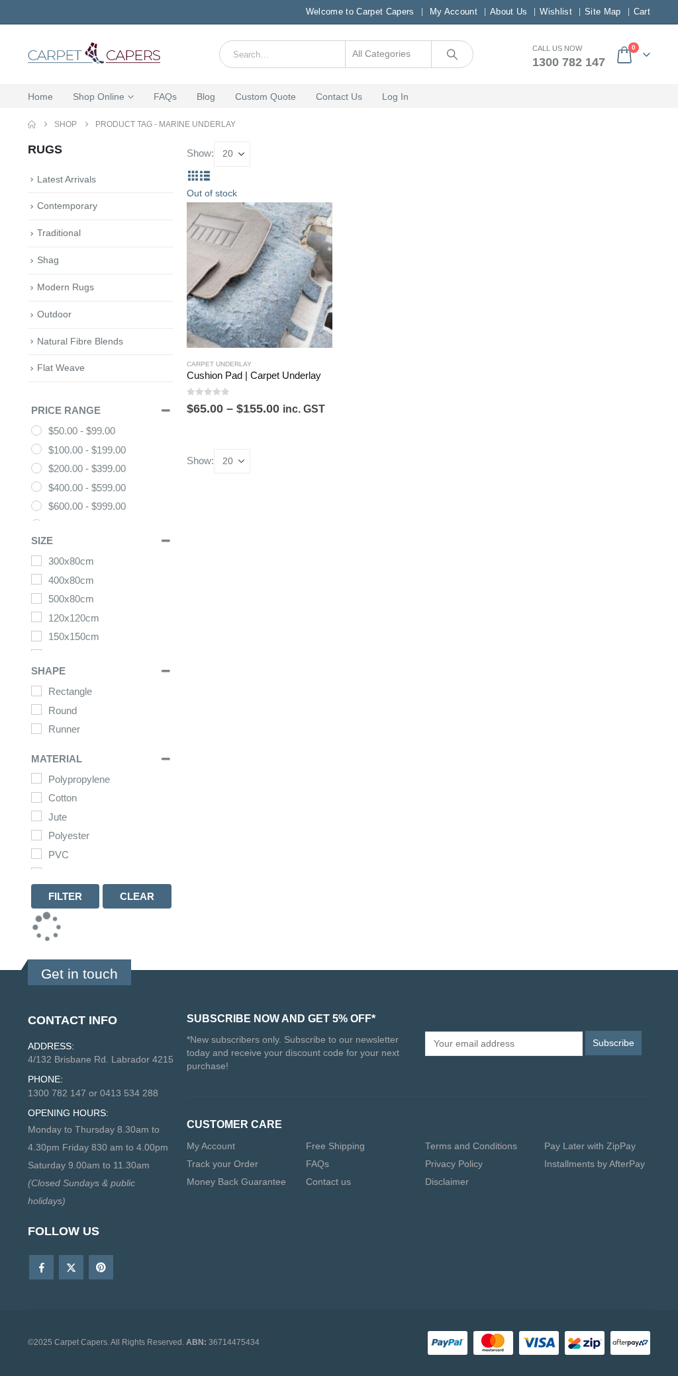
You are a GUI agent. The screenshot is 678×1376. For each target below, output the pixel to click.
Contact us (328, 1182)
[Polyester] (36, 835)
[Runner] (36, 728)
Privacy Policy (454, 1164)
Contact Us (339, 96)
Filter (65, 896)
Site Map (603, 12)
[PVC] (36, 853)
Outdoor (54, 314)
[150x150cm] (36, 636)
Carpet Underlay (219, 364)
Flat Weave (61, 367)
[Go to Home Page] (32, 125)
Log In (395, 96)
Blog (206, 96)
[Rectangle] (36, 691)
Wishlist (556, 12)
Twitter (71, 1267)
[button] (193, 175)
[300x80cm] (36, 560)
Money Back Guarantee (236, 1182)
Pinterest (101, 1267)
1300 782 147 (568, 62)
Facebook (41, 1267)
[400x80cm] (36, 579)
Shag (48, 260)
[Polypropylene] (36, 778)
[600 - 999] (36, 506)
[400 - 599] (36, 486)
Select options (310, 201)
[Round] (36, 709)
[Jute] (36, 816)
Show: (200, 153)
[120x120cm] (36, 617)
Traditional (59, 232)
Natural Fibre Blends (80, 341)
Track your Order (222, 1164)
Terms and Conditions (471, 1146)
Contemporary (67, 205)
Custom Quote (265, 96)
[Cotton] (36, 797)
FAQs (165, 96)
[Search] (452, 54)
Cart (642, 12)
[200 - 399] (36, 468)
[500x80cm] (36, 598)
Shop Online (98, 96)
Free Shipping (335, 1146)
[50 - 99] (36, 430)
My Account (453, 12)
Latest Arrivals (66, 179)
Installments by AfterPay (594, 1164)
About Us (509, 12)
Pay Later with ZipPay (590, 1146)
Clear (137, 896)
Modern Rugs (65, 287)
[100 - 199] (36, 449)
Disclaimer (447, 1182)
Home (40, 96)
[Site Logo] (94, 54)
